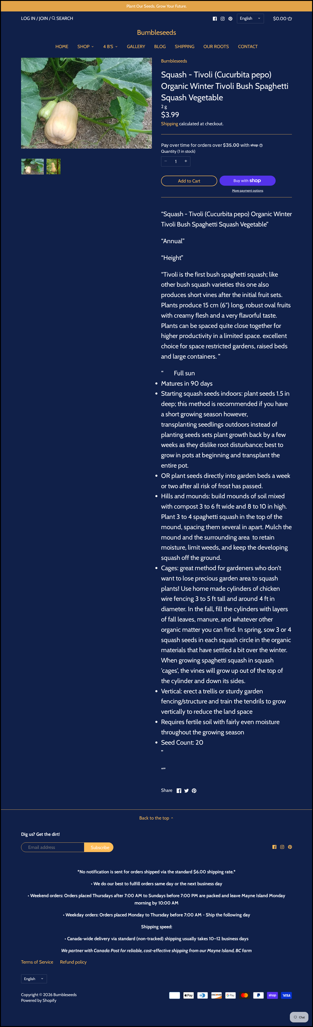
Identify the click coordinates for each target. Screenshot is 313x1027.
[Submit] (53, 19)
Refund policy (73, 962)
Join (43, 18)
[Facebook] (215, 18)
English (246, 18)
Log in (28, 18)
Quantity (177, 151)
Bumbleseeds (156, 32)
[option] (32, 166)
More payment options (247, 190)
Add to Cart (189, 181)
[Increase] (185, 161)
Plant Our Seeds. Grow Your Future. (156, 6)
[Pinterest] (230, 18)
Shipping (169, 123)
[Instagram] (223, 18)
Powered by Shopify (38, 1000)
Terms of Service (37, 962)
